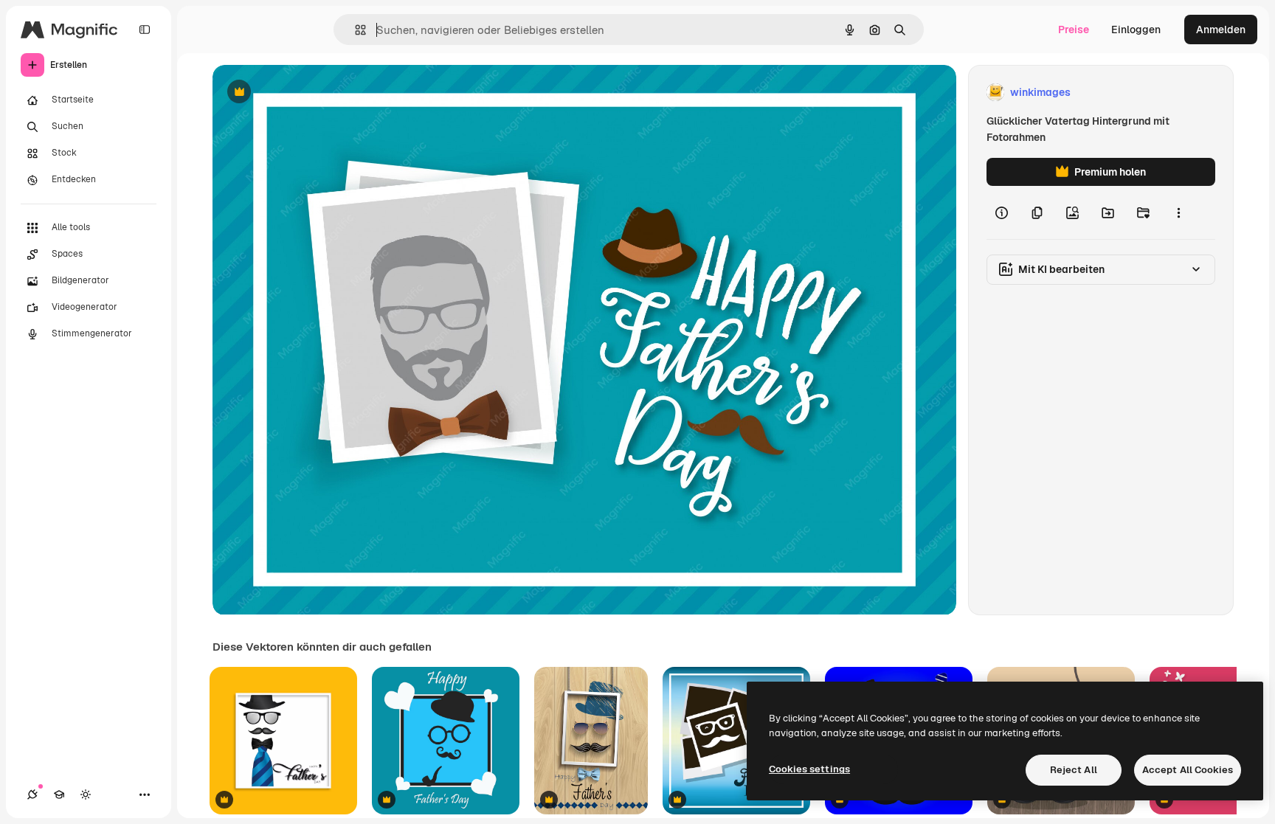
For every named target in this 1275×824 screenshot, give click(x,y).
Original (307, 93)
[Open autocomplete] (354, 29)
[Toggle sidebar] (144, 29)
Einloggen (1136, 29)
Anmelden (1220, 29)
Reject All (1073, 770)
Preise (1073, 29)
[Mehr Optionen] (1178, 212)
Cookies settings (809, 769)
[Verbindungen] (32, 794)
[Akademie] (59, 794)
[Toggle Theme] (85, 794)
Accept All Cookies (1187, 770)
